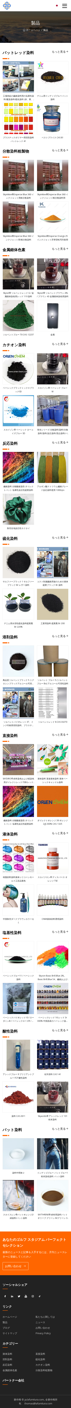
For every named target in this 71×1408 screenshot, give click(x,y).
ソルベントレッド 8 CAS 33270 (52, 721)
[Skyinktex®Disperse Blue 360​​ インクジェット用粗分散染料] (18, 175)
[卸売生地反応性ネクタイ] (18, 509)
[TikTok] (39, 1296)
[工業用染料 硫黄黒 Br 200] (52, 604)
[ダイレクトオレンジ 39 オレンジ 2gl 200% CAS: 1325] (52, 801)
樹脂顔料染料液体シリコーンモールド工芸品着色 (18, 879)
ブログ (6, 1327)
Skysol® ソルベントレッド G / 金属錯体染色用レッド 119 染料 (18, 295)
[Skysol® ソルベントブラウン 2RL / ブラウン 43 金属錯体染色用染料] (52, 274)
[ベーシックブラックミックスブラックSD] (18, 369)
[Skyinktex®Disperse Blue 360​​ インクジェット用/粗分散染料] (18, 217)
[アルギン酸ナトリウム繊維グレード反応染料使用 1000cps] (52, 467)
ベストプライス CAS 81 (52, 137)
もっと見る (59, 51)
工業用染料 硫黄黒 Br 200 (53, 623)
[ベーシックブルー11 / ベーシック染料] (18, 956)
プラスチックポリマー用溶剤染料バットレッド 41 (18, 139)
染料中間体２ (18, 1172)
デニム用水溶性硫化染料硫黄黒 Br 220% (18, 625)
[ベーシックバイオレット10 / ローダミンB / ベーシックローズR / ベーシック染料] (18, 998)
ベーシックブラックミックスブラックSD (18, 389)
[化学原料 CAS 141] (52, 1055)
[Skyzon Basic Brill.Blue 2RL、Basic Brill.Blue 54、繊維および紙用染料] (52, 956)
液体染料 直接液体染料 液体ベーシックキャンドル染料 (53, 780)
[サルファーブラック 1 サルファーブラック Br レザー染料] (18, 562)
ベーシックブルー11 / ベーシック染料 (18, 977)
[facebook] (5, 1296)
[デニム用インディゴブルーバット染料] (52, 77)
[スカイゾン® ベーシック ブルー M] (52, 369)
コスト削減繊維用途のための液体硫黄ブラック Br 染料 (52, 583)
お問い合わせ (13, 1266)
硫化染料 (40, 1359)
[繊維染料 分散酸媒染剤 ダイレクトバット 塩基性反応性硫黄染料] (18, 467)
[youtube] (25, 1296)
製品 (5, 1322)
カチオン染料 (43, 1364)
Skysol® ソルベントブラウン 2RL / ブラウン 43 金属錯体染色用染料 (52, 295)
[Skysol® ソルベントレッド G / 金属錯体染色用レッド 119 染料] (18, 274)
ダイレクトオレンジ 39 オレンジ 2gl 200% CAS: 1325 (52, 822)
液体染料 (7, 1353)
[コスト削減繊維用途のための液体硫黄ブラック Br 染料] (52, 562)
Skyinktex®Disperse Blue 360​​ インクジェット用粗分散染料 (18, 196)
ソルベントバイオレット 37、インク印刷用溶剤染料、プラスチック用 (18, 723)
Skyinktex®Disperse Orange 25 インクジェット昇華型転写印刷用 (52, 238)
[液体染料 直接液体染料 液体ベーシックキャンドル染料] (52, 759)
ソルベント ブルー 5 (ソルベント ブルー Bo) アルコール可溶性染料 (52, 682)
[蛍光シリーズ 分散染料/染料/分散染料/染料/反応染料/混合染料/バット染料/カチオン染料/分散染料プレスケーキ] (52, 410)
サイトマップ (10, 1333)
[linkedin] (12, 1296)
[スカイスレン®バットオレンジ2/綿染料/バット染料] (18, 1195)
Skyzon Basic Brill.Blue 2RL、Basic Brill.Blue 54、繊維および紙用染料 (52, 977)
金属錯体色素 (10, 1370)
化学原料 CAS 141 (52, 1074)
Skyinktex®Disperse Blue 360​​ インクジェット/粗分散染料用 (52, 196)
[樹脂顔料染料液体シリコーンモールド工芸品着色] (18, 858)
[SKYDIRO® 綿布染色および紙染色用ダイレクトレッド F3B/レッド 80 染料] (18, 759)
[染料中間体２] (18, 1153)
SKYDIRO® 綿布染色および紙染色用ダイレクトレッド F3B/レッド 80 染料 (18, 780)
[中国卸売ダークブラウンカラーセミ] (18, 900)
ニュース (40, 1322)
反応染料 (7, 1364)
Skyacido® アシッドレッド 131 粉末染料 (52, 1118)
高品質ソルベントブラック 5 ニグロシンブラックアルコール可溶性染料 (18, 682)
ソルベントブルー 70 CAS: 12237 (18, 334)
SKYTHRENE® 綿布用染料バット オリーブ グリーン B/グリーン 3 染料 (53, 1216)
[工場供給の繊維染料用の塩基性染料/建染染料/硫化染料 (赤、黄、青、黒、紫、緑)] (18, 77)
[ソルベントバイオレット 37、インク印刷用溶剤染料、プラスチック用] (18, 703)
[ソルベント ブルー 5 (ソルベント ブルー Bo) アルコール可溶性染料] (52, 661)
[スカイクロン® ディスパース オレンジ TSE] (52, 858)
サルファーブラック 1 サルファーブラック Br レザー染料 (18, 583)
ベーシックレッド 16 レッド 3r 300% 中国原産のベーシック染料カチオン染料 (52, 1019)
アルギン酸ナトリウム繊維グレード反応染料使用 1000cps (52, 488)
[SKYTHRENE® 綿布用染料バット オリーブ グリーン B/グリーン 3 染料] (52, 1195)
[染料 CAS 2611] (18, 1097)
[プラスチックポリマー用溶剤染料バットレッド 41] (18, 118)
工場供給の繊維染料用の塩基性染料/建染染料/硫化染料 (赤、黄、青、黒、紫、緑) (18, 97)
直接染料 (40, 1353)
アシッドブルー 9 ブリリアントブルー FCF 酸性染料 (18, 1076)
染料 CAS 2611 (18, 1116)
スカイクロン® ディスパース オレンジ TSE (52, 879)
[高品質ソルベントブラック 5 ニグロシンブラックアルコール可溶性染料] (18, 661)
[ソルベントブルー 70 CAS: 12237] (18, 315)
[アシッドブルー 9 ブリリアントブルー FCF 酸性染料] (18, 1055)
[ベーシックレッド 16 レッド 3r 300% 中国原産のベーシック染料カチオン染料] (52, 998)
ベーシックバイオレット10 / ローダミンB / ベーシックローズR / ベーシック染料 (18, 1019)
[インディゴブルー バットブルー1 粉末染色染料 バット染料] (52, 1153)
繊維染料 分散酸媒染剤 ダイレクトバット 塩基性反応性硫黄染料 (18, 488)
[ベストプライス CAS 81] (52, 118)
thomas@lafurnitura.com (38, 1403)
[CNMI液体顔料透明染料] (52, 900)
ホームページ (33, 30)
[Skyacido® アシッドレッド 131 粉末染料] (52, 1097)
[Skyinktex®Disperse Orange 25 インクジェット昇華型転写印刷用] (52, 217)
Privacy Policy (43, 1333)
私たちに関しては (45, 1316)
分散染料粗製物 (44, 1370)
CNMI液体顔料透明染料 (52, 919)
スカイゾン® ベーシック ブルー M (52, 389)
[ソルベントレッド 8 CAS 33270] (52, 703)
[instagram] (32, 1296)
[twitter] (19, 1296)
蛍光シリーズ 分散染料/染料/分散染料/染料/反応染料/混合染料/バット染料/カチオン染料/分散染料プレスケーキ (52, 431)
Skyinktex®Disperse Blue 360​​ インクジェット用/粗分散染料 (18, 238)
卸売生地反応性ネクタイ (18, 528)
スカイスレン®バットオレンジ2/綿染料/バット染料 (18, 1216)
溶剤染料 (7, 1359)
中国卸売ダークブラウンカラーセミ (18, 921)
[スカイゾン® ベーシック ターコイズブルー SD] (18, 410)
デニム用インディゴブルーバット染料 (52, 97)
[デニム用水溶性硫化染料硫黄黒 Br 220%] (18, 604)
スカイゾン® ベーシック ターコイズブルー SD (18, 431)
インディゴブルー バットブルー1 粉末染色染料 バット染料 (52, 1174)
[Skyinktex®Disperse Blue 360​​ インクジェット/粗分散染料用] (52, 175)
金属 (52, 334)
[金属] (52, 315)
